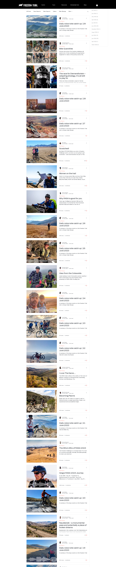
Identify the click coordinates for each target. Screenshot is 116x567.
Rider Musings (62, 11)
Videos (54, 11)
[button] (43, 5)
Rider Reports (46, 11)
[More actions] (87, 18)
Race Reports (37, 11)
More (70, 11)
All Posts (28, 11)
